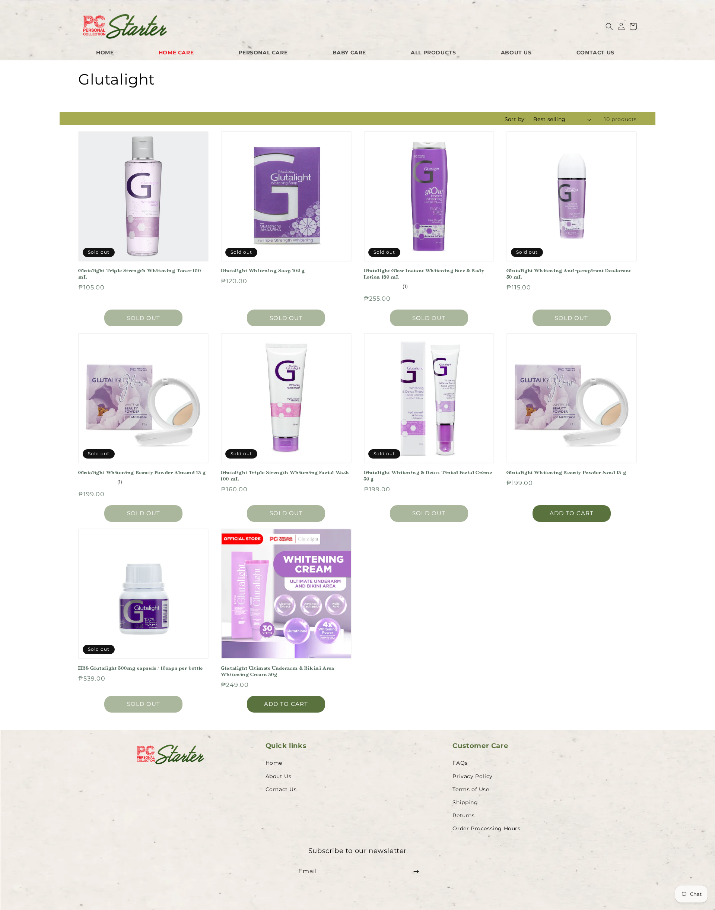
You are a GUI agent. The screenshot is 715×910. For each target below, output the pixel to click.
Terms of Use (470, 789)
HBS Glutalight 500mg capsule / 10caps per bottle (140, 668)
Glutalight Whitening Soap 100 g (263, 271)
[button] (609, 26)
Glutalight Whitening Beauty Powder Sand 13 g (566, 473)
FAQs (459, 763)
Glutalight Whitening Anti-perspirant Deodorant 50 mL (568, 274)
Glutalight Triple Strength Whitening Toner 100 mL (139, 274)
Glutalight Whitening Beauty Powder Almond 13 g (142, 473)
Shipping (465, 802)
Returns (463, 815)
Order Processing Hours (486, 828)
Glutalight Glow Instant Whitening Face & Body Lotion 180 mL (424, 274)
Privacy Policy (472, 776)
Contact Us (281, 789)
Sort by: (515, 119)
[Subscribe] (416, 871)
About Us (279, 776)
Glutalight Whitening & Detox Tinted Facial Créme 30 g (428, 476)
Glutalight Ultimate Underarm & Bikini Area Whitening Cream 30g (277, 671)
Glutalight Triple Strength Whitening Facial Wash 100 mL (285, 476)
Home (274, 763)
